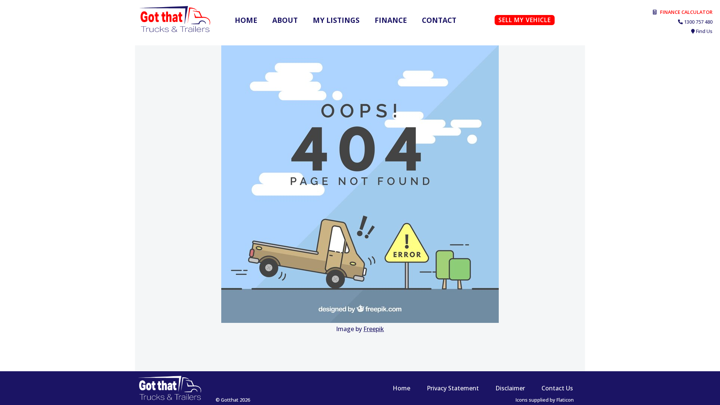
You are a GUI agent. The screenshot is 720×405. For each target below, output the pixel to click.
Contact (439, 20)
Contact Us (557, 388)
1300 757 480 (698, 21)
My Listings (336, 20)
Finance (391, 20)
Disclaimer (510, 388)
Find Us (704, 31)
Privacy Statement (453, 388)
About (285, 20)
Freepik (373, 329)
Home (246, 20)
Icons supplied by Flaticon (545, 399)
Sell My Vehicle (524, 20)
